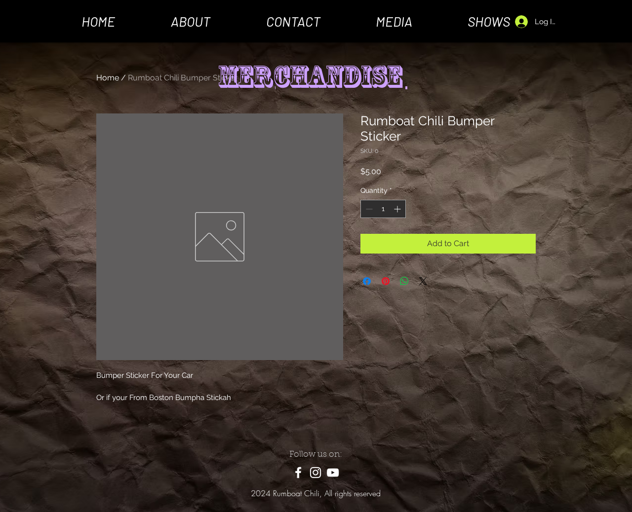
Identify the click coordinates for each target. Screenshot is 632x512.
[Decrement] (368, 209)
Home (107, 77)
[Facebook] (298, 472)
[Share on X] (423, 281)
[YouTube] (332, 472)
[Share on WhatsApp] (404, 281)
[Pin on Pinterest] (386, 281)
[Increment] (398, 209)
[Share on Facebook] (367, 281)
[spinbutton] (383, 209)
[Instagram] (315, 472)
